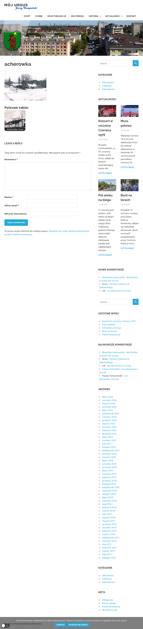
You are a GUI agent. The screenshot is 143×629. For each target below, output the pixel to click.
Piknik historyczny (111, 334)
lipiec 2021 (107, 436)
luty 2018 (107, 514)
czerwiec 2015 (109, 540)
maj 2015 (106, 544)
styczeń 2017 (108, 520)
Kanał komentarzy (111, 606)
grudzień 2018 (109, 480)
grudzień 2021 (109, 433)
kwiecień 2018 (109, 507)
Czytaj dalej (105, 173)
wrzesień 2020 (109, 453)
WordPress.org (109, 609)
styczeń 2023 (108, 423)
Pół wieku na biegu (111, 327)
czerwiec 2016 (109, 527)
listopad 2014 (109, 557)
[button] (5, 626)
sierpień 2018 (109, 493)
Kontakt (131, 16)
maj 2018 (106, 503)
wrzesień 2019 (109, 467)
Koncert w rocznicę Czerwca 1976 (119, 321)
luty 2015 (107, 554)
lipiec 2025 (107, 410)
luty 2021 (107, 443)
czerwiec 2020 (109, 463)
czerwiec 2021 (109, 440)
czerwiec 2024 (109, 416)
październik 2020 (110, 450)
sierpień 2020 (109, 457)
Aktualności (112, 16)
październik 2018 (110, 487)
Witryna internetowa (15, 213)
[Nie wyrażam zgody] (139, 623)
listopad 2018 (109, 483)
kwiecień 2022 (109, 430)
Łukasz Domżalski (111, 368)
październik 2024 (110, 413)
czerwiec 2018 (109, 500)
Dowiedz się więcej (78, 625)
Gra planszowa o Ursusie (119, 290)
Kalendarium (108, 89)
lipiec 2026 (107, 396)
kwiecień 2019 (109, 477)
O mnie (38, 16)
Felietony (107, 85)
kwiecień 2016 (109, 530)
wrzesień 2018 (109, 490)
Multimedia (77, 16)
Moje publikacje (56, 16)
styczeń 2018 (108, 517)
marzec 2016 (108, 534)
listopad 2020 (109, 446)
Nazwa (8, 197)
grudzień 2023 (109, 420)
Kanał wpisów (109, 603)
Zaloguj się (107, 599)
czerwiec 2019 (109, 473)
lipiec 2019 (107, 470)
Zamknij (61, 625)
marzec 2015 (108, 550)
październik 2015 (110, 537)
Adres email (11, 205)
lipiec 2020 (107, 460)
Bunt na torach (109, 331)
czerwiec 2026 (109, 400)
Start (27, 16)
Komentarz (11, 159)
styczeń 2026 (108, 403)
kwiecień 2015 (109, 547)
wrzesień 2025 (109, 406)
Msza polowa (108, 324)
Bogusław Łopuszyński (113, 277)
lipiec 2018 (107, 497)
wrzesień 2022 (109, 426)
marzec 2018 (108, 510)
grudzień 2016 (109, 524)
